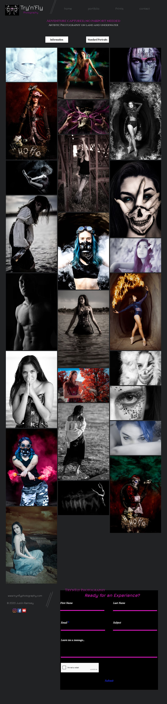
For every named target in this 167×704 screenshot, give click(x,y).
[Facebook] (19, 610)
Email (64, 622)
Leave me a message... (72, 640)
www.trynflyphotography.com (25, 595)
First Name (66, 603)
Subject (117, 622)
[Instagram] (15, 610)
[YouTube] (24, 610)
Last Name (119, 603)
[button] (93, 8)
